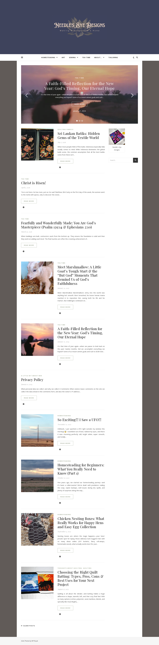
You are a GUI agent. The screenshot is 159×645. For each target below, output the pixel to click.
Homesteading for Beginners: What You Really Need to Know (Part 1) (81, 469)
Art (63, 57)
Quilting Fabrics (65, 129)
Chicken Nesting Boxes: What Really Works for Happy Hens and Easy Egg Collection (81, 522)
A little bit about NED (31, 376)
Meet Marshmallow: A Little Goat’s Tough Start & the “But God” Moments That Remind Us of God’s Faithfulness (79, 275)
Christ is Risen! (33, 182)
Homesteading (48, 57)
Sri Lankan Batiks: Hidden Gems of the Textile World (79, 135)
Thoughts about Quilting (70, 568)
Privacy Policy (32, 379)
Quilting (87, 568)
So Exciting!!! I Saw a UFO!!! (79, 419)
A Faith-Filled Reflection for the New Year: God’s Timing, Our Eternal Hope (79, 86)
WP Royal (35, 641)
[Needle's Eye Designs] (79, 27)
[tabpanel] (79, 94)
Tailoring (113, 57)
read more (80, 104)
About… (98, 57)
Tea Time (86, 57)
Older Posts (29, 626)
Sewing (72, 57)
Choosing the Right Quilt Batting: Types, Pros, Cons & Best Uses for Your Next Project (80, 578)
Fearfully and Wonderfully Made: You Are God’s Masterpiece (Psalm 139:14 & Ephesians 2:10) (58, 224)
